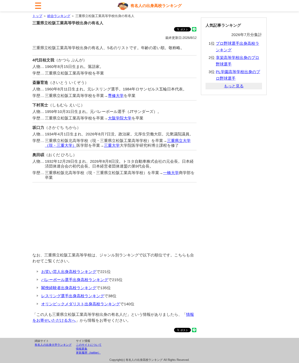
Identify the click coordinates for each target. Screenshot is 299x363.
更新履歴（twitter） (88, 352)
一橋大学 (171, 173)
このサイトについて (89, 344)
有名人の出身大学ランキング (53, 344)
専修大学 (116, 95)
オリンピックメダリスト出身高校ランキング (80, 304)
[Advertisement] (114, 217)
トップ (37, 16)
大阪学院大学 (120, 118)
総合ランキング (58, 16)
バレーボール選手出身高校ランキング (74, 280)
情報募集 (81, 348)
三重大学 (112, 145)
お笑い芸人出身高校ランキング (68, 272)
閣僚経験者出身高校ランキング (68, 288)
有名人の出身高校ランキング (156, 5)
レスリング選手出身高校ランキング (72, 296)
